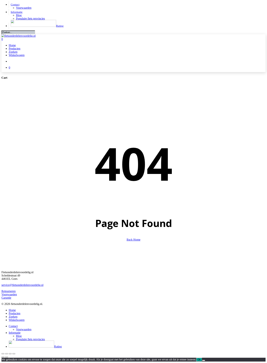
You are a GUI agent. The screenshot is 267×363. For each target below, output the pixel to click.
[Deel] (10, 353)
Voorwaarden (9, 294)
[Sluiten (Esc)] (13, 353)
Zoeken (13, 316)
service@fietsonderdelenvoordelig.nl (22, 285)
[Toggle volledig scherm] (6, 353)
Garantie (6, 297)
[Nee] (203, 360)
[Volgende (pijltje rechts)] (6, 357)
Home (12, 310)
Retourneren (8, 291)
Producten (14, 313)
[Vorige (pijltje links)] (2, 357)
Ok (199, 359)
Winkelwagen (17, 319)
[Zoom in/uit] (2, 353)
